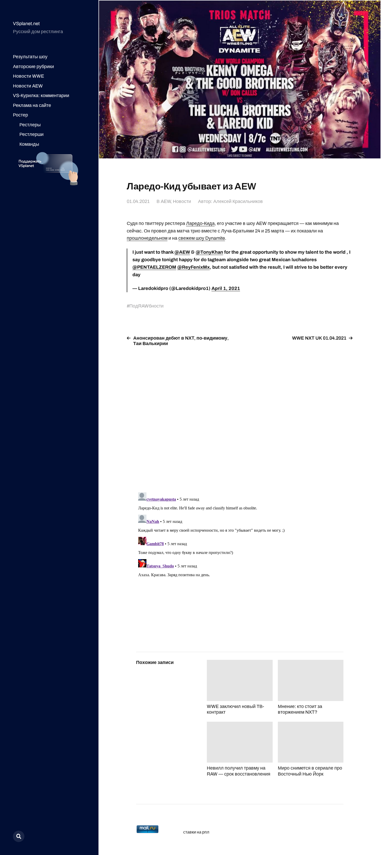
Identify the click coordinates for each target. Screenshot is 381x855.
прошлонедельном (147, 238)
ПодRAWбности (146, 306)
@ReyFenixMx (193, 267)
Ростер (20, 115)
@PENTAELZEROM (154, 267)
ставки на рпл (196, 832)
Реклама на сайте (32, 105)
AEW (166, 201)
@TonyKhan (209, 252)
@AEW (182, 252)
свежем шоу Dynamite (201, 238)
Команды (29, 144)
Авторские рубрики (33, 66)
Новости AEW (28, 86)
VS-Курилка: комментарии (41, 95)
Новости (182, 201)
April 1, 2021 (225, 288)
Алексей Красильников (238, 201)
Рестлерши (31, 134)
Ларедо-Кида (200, 223)
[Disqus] (239, 416)
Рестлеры (30, 124)
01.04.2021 (138, 201)
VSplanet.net (26, 23)
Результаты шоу (30, 56)
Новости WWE (28, 76)
